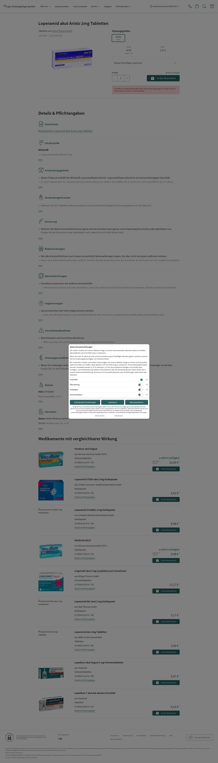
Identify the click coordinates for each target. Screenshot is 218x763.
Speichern (112, 402)
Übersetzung (74, 384)
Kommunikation (76, 395)
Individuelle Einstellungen (85, 402)
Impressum (118, 415)
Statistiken (74, 390)
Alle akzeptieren (136, 402)
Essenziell (73, 379)
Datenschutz (99, 415)
